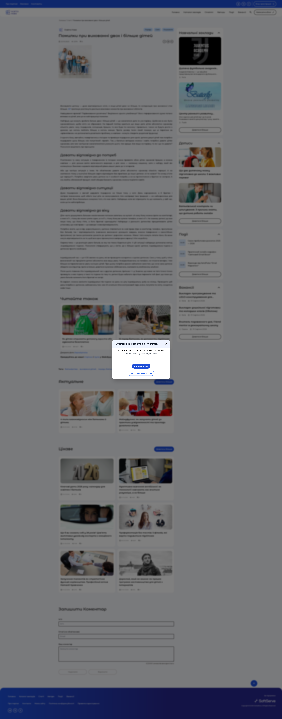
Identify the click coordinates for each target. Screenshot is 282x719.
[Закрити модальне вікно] (166, 344)
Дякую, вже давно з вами (141, 373)
